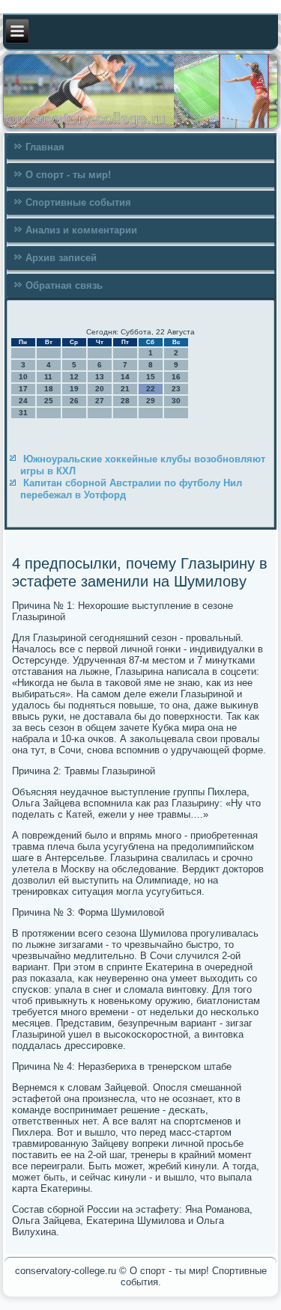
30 (176, 401)
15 (150, 377)
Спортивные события (78, 202)
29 (150, 401)
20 (99, 389)
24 (23, 401)
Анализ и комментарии (81, 230)
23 (176, 389)
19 (74, 389)
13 (99, 377)
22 (150, 389)
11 (48, 377)
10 (23, 377)
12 (74, 377)
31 (23, 412)
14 (125, 377)
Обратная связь (64, 285)
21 (125, 389)
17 (23, 389)
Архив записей (61, 257)
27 (99, 401)
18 (48, 389)
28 (125, 401)
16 (176, 377)
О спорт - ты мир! (68, 174)
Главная (44, 147)
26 (74, 401)
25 (48, 401)
